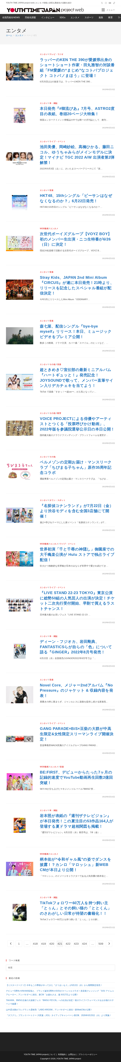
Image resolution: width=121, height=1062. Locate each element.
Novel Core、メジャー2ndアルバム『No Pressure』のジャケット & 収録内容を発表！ (76, 690)
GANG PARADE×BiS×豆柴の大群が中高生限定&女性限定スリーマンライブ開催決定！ (76, 733)
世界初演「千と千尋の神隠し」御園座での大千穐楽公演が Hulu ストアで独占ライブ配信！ (77, 554)
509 (100, 943)
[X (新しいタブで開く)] (102, 3)
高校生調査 (30, 17)
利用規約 (62, 1054)
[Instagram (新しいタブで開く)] (106, 3)
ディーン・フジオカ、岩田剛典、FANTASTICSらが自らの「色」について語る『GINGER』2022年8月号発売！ (76, 646)
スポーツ (89, 17)
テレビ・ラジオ (56, 54)
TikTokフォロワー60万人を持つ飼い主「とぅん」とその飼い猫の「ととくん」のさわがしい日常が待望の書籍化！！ (76, 908)
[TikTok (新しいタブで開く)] (113, 3)
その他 (52, 364)
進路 (101, 17)
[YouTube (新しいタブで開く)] (110, 3)
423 (76, 943)
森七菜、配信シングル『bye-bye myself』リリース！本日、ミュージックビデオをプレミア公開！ (76, 331)
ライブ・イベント (57, 141)
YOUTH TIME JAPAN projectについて (40, 1054)
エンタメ (75, 17)
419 (43, 943)
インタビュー (47, 17)
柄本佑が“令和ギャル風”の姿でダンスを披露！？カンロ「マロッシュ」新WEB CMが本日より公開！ (75, 864)
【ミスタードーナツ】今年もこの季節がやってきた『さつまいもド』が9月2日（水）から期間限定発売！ (54, 985)
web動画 (44, 228)
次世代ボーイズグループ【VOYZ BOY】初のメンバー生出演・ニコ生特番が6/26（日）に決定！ (76, 239)
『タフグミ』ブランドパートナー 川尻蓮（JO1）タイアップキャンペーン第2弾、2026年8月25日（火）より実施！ (58, 1015)
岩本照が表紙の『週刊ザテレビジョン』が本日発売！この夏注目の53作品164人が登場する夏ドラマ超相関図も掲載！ (76, 821)
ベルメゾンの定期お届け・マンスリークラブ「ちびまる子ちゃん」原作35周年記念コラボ (76, 467)
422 (68, 943)
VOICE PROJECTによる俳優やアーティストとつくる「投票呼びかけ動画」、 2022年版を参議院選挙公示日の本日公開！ (77, 423)
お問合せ (72, 1054)
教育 (110, 17)
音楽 (51, 190)
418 (35, 943)
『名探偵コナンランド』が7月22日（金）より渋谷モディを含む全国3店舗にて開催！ (76, 511)
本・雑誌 (53, 103)
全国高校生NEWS (11, 17)
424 (84, 943)
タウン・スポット (57, 500)
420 (51, 943)
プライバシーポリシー (87, 1054)
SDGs (62, 17)
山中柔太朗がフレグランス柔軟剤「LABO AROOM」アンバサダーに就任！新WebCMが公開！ (49, 1010)
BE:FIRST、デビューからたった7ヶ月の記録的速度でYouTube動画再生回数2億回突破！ (76, 777)
